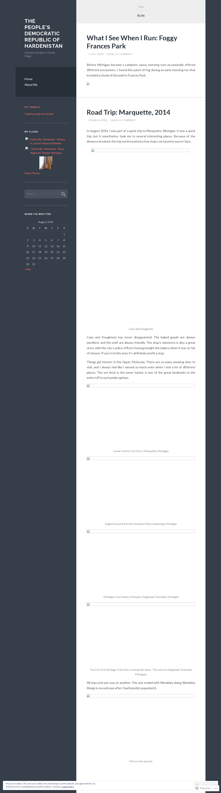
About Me (31, 84)
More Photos (32, 173)
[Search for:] (46, 193)
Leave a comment (119, 54)
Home (28, 79)
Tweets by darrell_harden (39, 113)
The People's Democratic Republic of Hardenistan (44, 33)
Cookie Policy (67, 786)
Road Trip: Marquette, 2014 (128, 112)
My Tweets (32, 107)
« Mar (28, 269)
